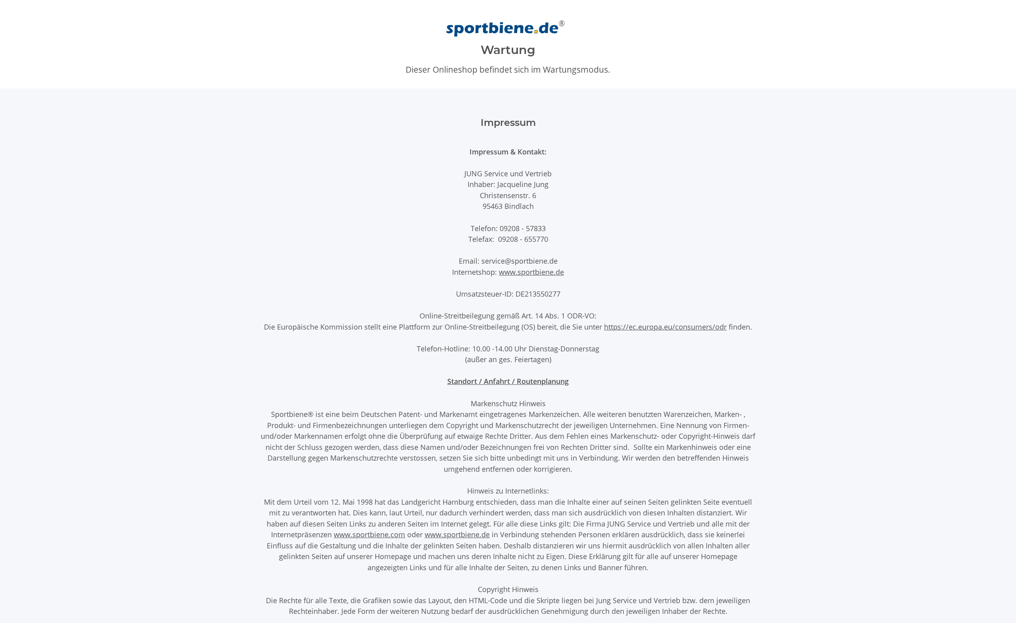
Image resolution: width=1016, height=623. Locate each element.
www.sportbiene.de (531, 272)
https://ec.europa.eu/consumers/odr (665, 327)
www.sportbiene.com (369, 534)
